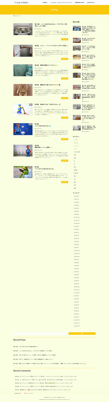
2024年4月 (76, 274)
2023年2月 (76, 314)
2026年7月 (76, 199)
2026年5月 (76, 205)
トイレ (75, 149)
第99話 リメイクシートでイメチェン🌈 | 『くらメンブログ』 (57, 376)
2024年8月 (76, 262)
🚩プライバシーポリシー (29, 393)
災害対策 (76, 173)
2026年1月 (76, 214)
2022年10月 (76, 326)
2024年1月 (76, 283)
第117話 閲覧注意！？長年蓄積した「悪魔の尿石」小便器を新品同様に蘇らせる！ (89, 127)
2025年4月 (76, 238)
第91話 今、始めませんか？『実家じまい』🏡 (27, 379)
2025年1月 (76, 247)
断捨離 (75, 170)
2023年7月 (76, 302)
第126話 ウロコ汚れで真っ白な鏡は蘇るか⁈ (25, 346)
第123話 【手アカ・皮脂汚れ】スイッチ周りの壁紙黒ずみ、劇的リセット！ (89, 66)
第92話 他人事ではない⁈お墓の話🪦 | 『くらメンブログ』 (58, 379)
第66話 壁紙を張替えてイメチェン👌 (46, 65)
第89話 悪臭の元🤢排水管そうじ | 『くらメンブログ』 (55, 383)
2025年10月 (76, 223)
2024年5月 (76, 271)
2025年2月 (76, 244)
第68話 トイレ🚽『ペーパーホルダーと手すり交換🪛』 (52, 45)
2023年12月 (76, 286)
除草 (75, 185)
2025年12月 (76, 217)
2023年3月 (76, 311)
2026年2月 (76, 211)
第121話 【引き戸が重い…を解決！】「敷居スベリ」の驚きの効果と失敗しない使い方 (89, 87)
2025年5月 (76, 235)
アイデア (76, 140)
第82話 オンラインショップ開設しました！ (27, 376)
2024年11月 (76, 253)
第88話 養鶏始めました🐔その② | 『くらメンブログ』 (53, 389)
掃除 (75, 167)
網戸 (75, 176)
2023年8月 (76, 298)
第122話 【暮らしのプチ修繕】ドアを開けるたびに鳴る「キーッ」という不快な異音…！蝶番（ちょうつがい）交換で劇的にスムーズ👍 (89, 76)
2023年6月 (76, 305)
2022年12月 (76, 320)
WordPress (46, 399)
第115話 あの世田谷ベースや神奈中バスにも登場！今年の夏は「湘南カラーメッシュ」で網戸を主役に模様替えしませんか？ (89, 29)
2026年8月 (76, 196)
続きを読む (64, 39)
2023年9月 (76, 296)
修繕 (75, 155)
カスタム (76, 142)
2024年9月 (76, 259)
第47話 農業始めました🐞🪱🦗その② (25, 389)
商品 (75, 158)
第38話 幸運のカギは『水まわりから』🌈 (48, 104)
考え (75, 179)
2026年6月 (76, 202)
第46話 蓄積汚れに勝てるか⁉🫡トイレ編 (47, 85)
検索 (82, 333)
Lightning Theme (54, 399)
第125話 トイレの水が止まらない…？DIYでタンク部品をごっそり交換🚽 (88, 48)
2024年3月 (76, 277)
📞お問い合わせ (18, 393)
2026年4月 (76, 208)
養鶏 (75, 188)
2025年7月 (76, 232)
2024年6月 (76, 268)
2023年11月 (76, 289)
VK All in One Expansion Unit (64, 399)
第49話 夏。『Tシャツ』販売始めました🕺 (26, 383)
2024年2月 (76, 280)
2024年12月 (76, 250)
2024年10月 (76, 256)
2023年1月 (76, 317)
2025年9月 (76, 226)
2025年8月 (76, 229)
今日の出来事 (77, 152)
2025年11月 (76, 220)
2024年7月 (76, 265)
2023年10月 (76, 292)
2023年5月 (76, 308)
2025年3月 (76, 241)
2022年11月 (76, 323)
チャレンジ (76, 146)
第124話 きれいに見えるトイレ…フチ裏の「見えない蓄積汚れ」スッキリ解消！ (88, 57)
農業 (75, 182)
